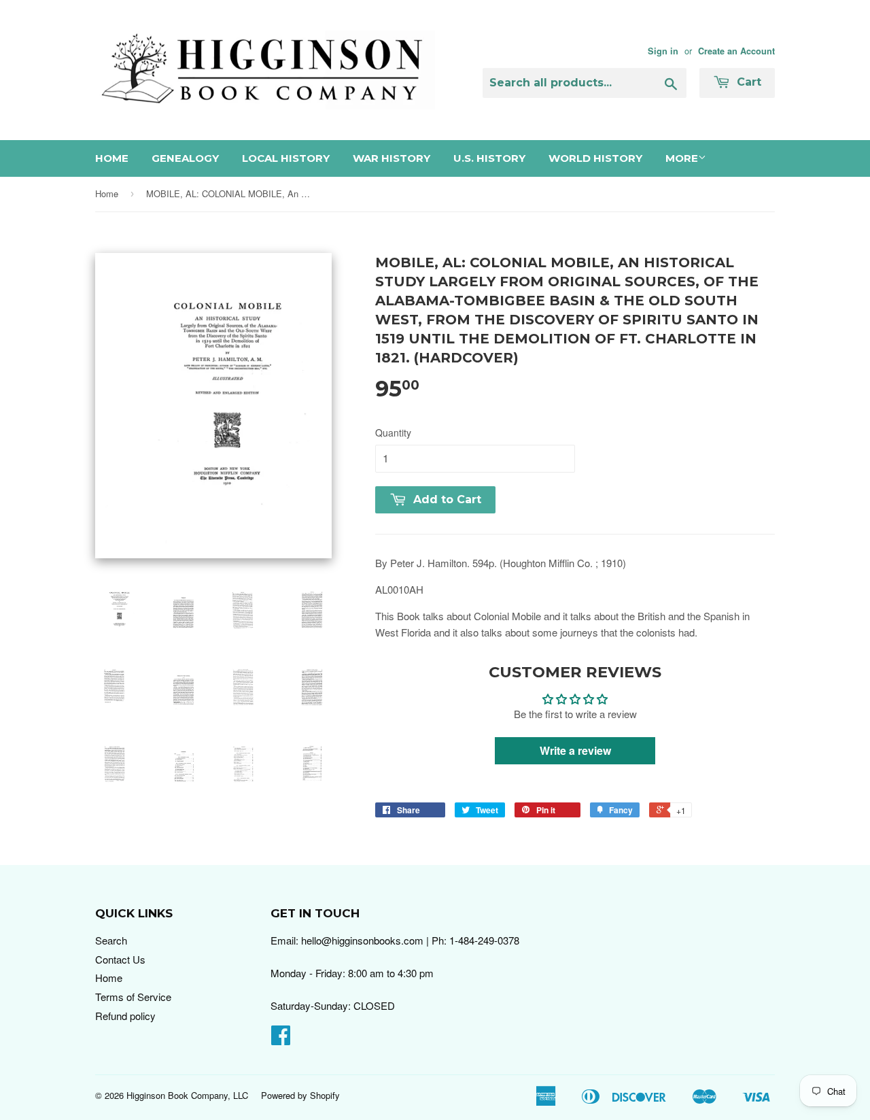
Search (111, 940)
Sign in (663, 51)
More (681, 158)
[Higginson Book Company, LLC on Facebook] (281, 1039)
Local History (286, 158)
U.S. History (489, 158)
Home (111, 158)
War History (391, 158)
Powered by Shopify (300, 1095)
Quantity (393, 432)
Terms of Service (133, 996)
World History (595, 158)
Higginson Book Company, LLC (187, 1095)
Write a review (575, 750)
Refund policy (125, 1015)
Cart (747, 81)
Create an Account (736, 51)
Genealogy (185, 158)
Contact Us (120, 959)
